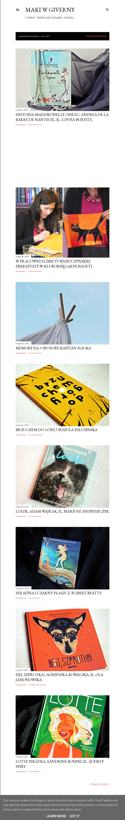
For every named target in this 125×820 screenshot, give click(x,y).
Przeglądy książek (49, 17)
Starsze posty (99, 784)
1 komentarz (34, 598)
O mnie (30, 17)
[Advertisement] (62, 156)
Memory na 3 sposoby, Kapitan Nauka (53, 348)
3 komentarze (34, 353)
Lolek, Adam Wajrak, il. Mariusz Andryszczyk (62, 511)
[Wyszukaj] (107, 9)
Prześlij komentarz (37, 684)
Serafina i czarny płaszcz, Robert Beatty (58, 592)
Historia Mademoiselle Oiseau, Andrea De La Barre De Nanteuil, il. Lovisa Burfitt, (62, 117)
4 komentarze (35, 516)
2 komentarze (34, 124)
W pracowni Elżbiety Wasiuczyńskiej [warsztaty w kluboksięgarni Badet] (54, 264)
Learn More (56, 816)
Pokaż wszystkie (96, 36)
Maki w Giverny (50, 10)
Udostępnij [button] (21, 124)
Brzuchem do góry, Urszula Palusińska (56, 429)
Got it (74, 816)
